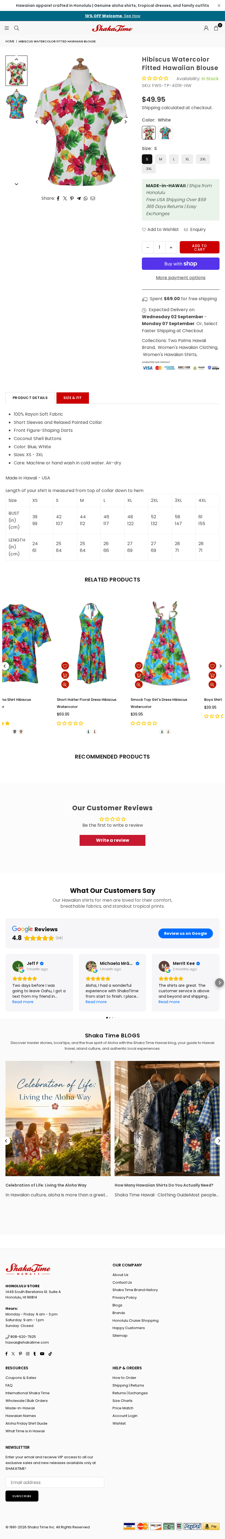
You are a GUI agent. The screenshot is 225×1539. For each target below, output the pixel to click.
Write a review (112, 840)
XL (187, 159)
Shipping (151, 108)
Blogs (117, 1305)
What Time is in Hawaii (25, 1431)
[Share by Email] (93, 198)
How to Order (124, 1377)
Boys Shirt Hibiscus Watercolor (36, 699)
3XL (149, 168)
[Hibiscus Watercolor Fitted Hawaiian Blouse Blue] (16, 104)
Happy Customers (129, 1327)
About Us (120, 1274)
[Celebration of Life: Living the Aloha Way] (58, 1118)
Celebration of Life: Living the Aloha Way (45, 1185)
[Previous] (37, 122)
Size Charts (123, 1400)
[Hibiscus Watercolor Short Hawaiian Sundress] (117, 643)
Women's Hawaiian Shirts (169, 354)
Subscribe (22, 1496)
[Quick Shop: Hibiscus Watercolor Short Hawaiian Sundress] (91, 675)
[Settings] (206, 28)
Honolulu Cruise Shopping (136, 1320)
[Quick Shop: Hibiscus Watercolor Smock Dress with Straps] (165, 675)
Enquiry (197, 229)
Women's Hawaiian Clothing (187, 347)
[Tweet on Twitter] (65, 198)
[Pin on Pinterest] (72, 198)
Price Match (123, 1408)
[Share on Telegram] (79, 198)
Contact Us (122, 1282)
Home (10, 41)
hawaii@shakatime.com (27, 1342)
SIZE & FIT (72, 397)
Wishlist (119, 1423)
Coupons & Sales (20, 1377)
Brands (119, 1312)
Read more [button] (22, 1002)
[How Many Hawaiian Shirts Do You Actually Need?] (167, 1118)
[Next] (125, 122)
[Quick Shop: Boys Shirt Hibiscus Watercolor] (17, 675)
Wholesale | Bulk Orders (26, 1400)
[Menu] (7, 28)
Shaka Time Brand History (135, 1289)
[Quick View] (17, 684)
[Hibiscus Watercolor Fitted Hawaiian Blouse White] (16, 71)
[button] (216, 28)
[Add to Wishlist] (17, 666)
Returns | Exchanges (130, 1393)
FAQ (9, 1385)
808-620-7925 (23, 1336)
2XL (203, 159)
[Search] (16, 28)
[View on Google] (17, 966)
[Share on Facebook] (58, 198)
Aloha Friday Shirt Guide (26, 1423)
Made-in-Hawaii (20, 1408)
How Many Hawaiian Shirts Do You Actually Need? (164, 1185)
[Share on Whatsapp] (86, 198)
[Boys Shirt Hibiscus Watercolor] (43, 643)
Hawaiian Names (20, 1415)
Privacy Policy (125, 1297)
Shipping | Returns (128, 1385)
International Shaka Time (27, 1393)
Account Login (125, 1415)
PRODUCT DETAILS (30, 397)
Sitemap (120, 1335)
